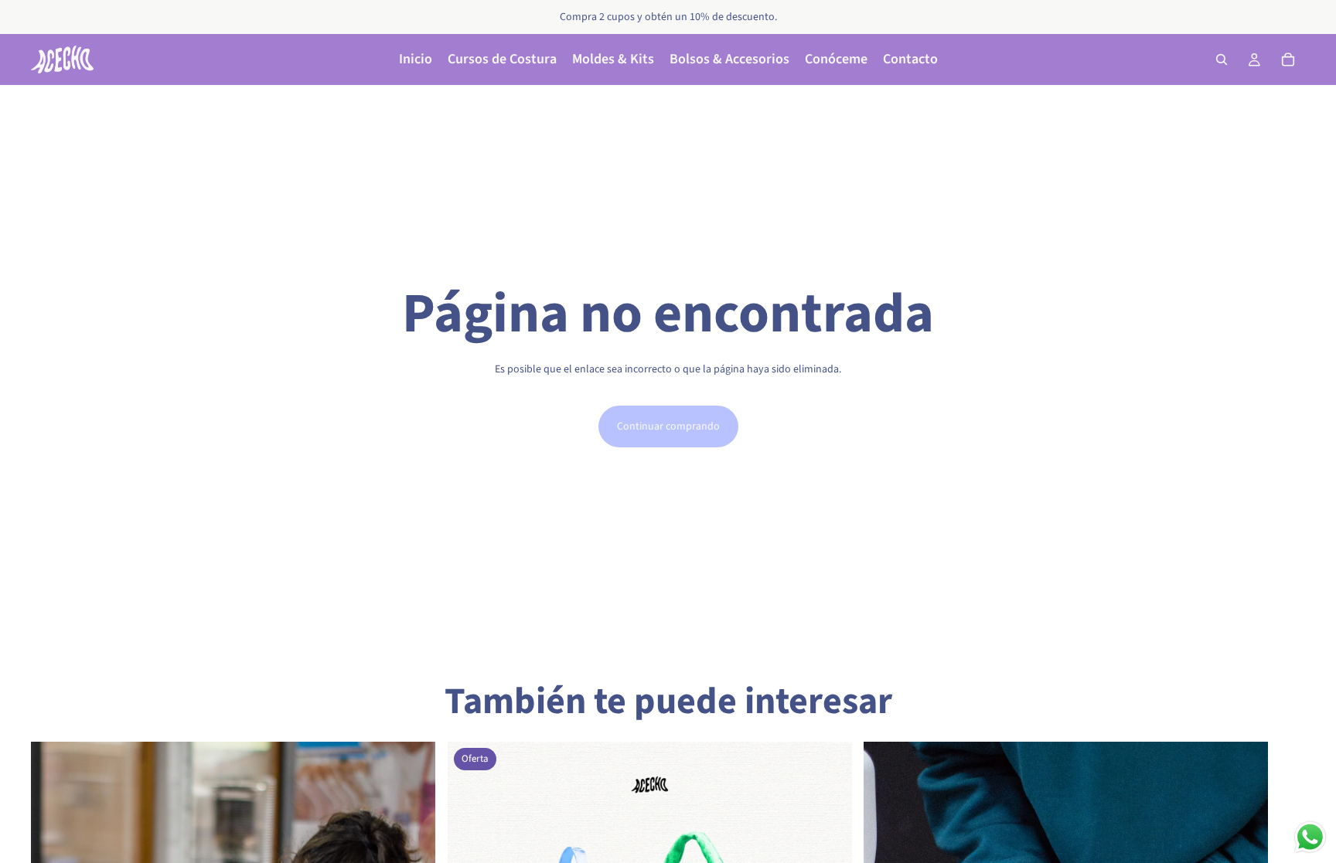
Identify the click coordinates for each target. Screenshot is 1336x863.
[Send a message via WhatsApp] (1310, 837)
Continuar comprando (668, 426)
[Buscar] (1222, 59)
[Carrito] (1288, 59)
